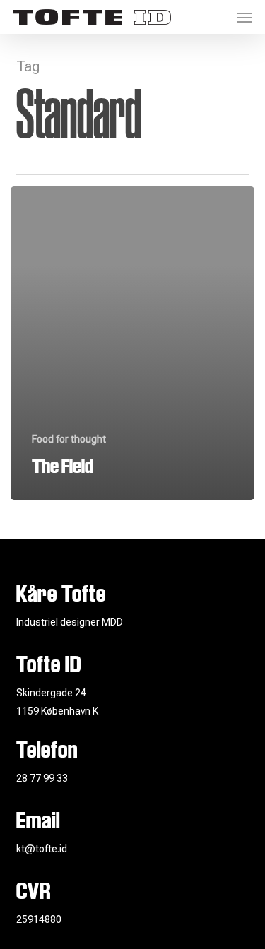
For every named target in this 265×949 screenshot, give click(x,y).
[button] (244, 17)
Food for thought (69, 439)
